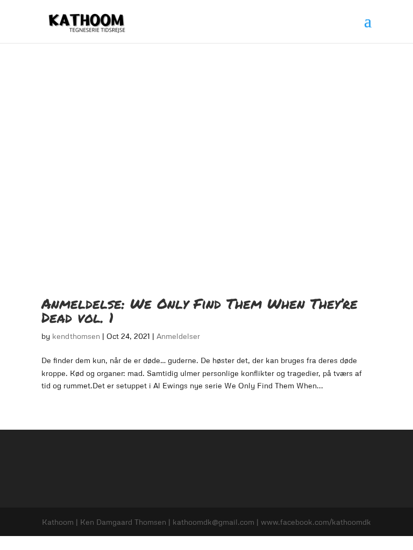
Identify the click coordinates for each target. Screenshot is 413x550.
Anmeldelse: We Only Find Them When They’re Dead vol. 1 (199, 310)
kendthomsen (76, 336)
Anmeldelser (178, 336)
